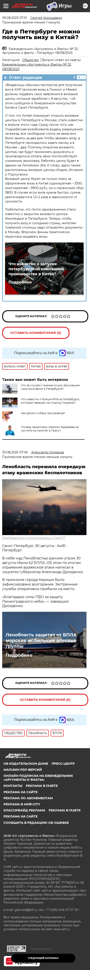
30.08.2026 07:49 (15, 452)
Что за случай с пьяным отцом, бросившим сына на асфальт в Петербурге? (50, 387)
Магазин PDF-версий (22, 770)
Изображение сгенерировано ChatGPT (34, 538)
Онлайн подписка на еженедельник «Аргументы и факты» (38, 778)
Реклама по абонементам (28, 798)
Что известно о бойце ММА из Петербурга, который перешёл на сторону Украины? (50, 401)
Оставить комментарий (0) (35, 333)
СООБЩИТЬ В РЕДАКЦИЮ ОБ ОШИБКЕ (36, 823)
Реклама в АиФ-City (21, 804)
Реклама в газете (42, 786)
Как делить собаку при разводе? (43, 413)
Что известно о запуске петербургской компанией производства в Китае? (36, 269)
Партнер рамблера (41, 949)
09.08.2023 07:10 (14, 18)
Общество (30, 60)
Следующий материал (43, 958)
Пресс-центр (63, 764)
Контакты (12, 786)
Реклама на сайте (20, 792)
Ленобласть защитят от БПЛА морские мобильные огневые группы (41, 640)
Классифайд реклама (24, 810)
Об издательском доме (25, 764)
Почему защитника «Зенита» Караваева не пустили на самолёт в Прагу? (50, 428)
